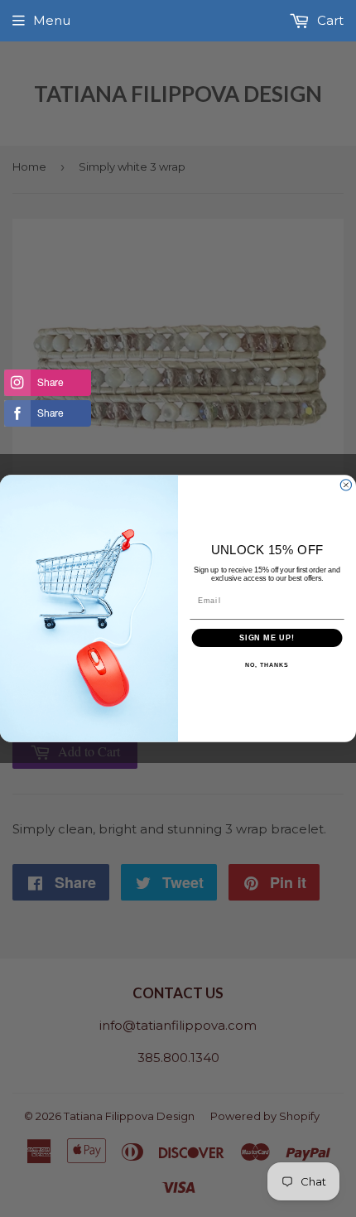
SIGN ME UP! (267, 637)
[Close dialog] (345, 485)
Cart (329, 20)
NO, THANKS (266, 665)
